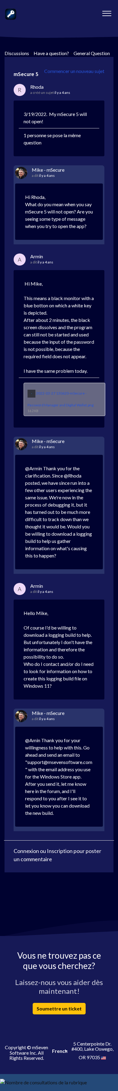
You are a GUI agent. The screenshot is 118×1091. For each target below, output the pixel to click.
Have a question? (51, 53)
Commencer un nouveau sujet (74, 71)
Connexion (26, 851)
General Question (92, 53)
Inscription (60, 851)
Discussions (17, 53)
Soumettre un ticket (59, 1008)
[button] (106, 12)
